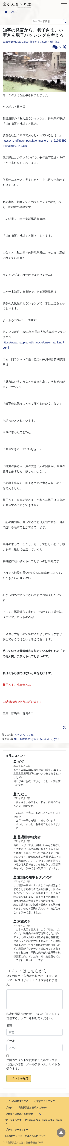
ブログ (14, 11)
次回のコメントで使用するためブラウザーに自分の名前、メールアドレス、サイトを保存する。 (33, 1064)
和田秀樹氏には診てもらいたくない (36, 739)
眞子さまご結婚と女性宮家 (45, 41)
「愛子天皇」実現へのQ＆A (32, 1107)
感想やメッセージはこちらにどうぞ (26, 1136)
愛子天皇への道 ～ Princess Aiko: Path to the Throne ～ (33, 1122)
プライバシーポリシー (16, 1129)
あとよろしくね (24, 734)
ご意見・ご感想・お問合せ (19, 1113)
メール (10, 1040)
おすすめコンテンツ (44, 1101)
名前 (9, 1025)
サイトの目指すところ (16, 1101)
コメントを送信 (18, 1078)
